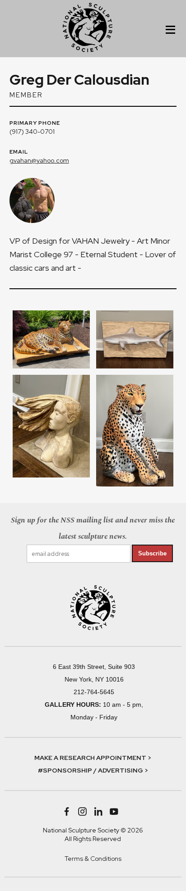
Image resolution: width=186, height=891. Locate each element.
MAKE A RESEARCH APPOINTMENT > (92, 758)
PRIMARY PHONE (34, 123)
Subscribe (152, 553)
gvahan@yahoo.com (39, 160)
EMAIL (18, 152)
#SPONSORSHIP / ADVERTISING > (93, 770)
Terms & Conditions (93, 859)
